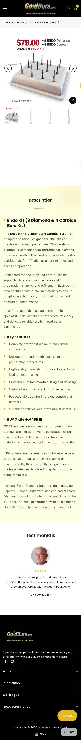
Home (6, 22)
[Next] (73, 68)
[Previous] (8, 68)
